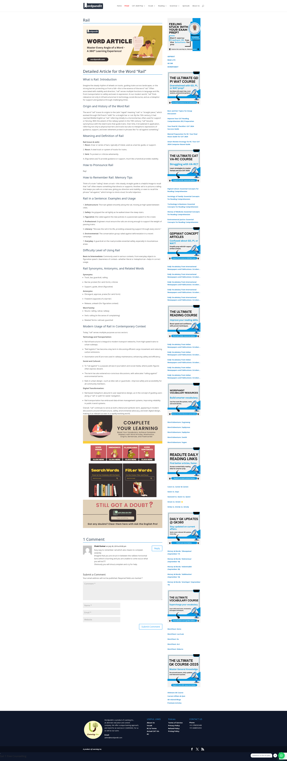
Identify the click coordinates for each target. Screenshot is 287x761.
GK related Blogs (174, 700)
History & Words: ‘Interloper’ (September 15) (183, 583)
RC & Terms (152, 728)
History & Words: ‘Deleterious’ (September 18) (179, 560)
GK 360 (170, 63)
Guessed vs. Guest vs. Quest (178, 497)
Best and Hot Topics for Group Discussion (179, 112)
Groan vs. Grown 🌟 (175, 502)
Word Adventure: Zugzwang (178, 422)
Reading (161, 6)
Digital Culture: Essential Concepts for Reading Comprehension (183, 190)
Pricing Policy (173, 731)
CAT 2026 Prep (137, 6)
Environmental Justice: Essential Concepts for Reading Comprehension (182, 220)
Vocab (150, 6)
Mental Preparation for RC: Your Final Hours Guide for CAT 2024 (182, 135)
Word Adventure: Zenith (177, 437)
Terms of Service (175, 723)
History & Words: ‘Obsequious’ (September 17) (179, 552)
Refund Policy (173, 728)
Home (119, 6)
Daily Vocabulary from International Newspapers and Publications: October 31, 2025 (183, 268)
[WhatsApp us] (281, 755)
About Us (196, 6)
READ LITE (171, 60)
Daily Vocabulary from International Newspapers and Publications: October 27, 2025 (183, 291)
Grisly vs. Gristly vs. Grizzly (178, 507)
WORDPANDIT (172, 67)
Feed (127, 6)
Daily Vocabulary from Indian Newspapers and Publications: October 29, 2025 (183, 376)
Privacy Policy (174, 725)
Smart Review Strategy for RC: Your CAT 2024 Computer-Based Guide (183, 143)
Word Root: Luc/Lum (175, 634)
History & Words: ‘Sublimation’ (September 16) (179, 575)
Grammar (173, 6)
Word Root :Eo (173, 639)
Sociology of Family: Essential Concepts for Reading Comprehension (183, 197)
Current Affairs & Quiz (176, 696)
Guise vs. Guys (173, 492)
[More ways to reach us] (275, 755)
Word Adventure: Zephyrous (178, 427)
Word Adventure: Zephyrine (178, 432)
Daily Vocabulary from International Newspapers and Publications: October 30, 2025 (183, 275)
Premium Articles (174, 703)
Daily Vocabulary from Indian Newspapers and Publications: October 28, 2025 (183, 361)
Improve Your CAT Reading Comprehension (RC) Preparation (180, 119)
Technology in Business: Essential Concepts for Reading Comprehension (182, 205)
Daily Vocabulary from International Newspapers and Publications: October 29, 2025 (183, 298)
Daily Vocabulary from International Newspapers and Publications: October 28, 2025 (183, 283)
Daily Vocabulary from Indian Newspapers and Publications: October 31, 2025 (183, 345)
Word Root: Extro (174, 629)
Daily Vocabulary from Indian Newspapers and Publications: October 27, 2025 (183, 369)
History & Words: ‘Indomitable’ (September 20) (179, 568)
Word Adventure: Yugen (177, 442)
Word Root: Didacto (175, 649)
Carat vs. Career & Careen (177, 487)
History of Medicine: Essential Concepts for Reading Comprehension (183, 213)
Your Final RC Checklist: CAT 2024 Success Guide (180, 127)
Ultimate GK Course (175, 693)
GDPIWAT (171, 56)
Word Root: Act (173, 644)
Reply (157, 548)
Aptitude (186, 6)
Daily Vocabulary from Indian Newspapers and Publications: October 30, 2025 (183, 353)
